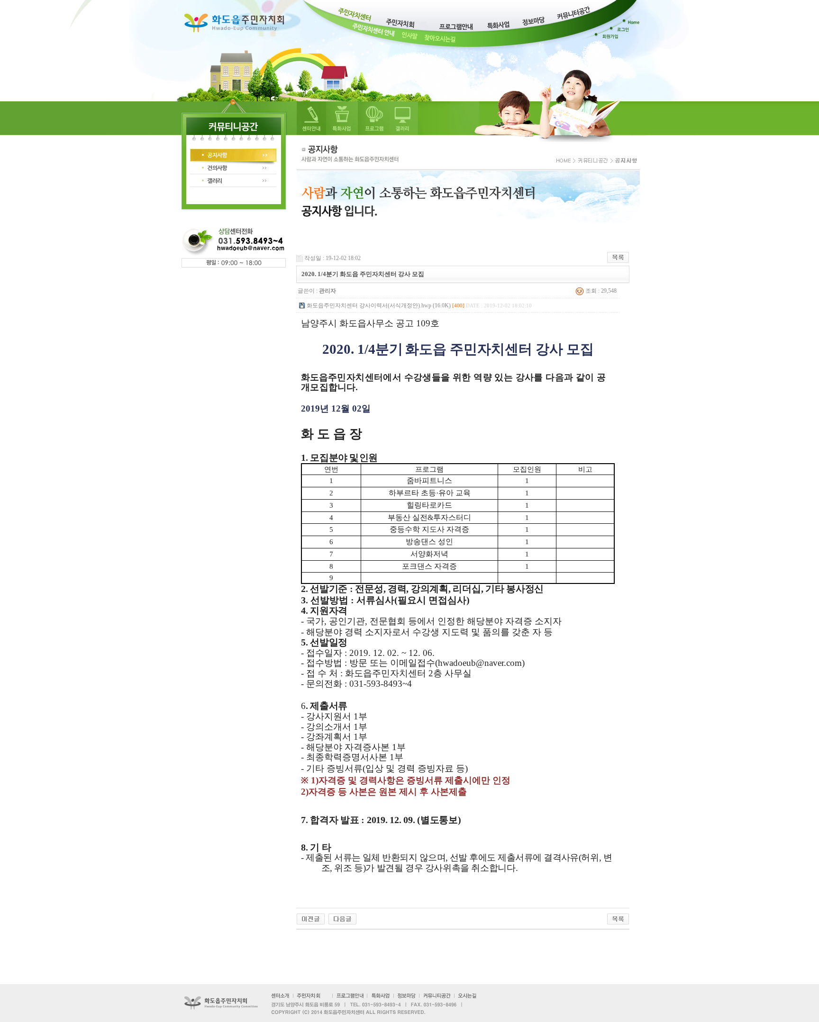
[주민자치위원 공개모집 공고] (310, 918)
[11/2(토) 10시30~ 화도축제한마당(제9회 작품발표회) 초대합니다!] (342, 918)
